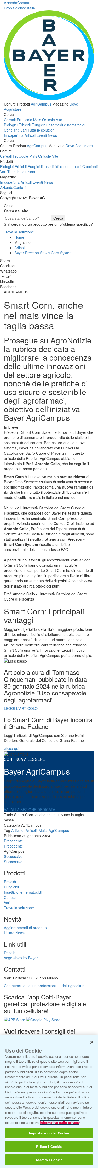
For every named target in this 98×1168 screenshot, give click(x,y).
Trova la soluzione (19, 231)
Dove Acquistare (79, 145)
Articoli (30, 135)
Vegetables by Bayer (21, 957)
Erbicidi (25, 124)
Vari (23, 130)
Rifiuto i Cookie (49, 1146)
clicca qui (11, 748)
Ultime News (14, 932)
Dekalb (9, 952)
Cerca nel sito (16, 210)
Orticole (48, 119)
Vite (59, 119)
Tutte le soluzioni (41, 130)
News (52, 135)
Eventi (42, 135)
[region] (49, 1101)
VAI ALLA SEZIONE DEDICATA (29, 809)
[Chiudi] (91, 1042)
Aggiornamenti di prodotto (25, 927)
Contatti (23, 2)
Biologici (11, 124)
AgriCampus (41, 104)
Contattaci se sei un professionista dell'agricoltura (45, 985)
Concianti (11, 130)
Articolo (17, 830)
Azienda (10, 2)
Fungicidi (39, 124)
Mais (37, 119)
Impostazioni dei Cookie (49, 1132)
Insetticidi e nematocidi (66, 124)
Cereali (10, 119)
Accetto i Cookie (49, 1159)
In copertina (14, 135)
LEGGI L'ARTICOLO (21, 708)
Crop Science (19, 7)
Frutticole (24, 119)
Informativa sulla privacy (60, 1122)
